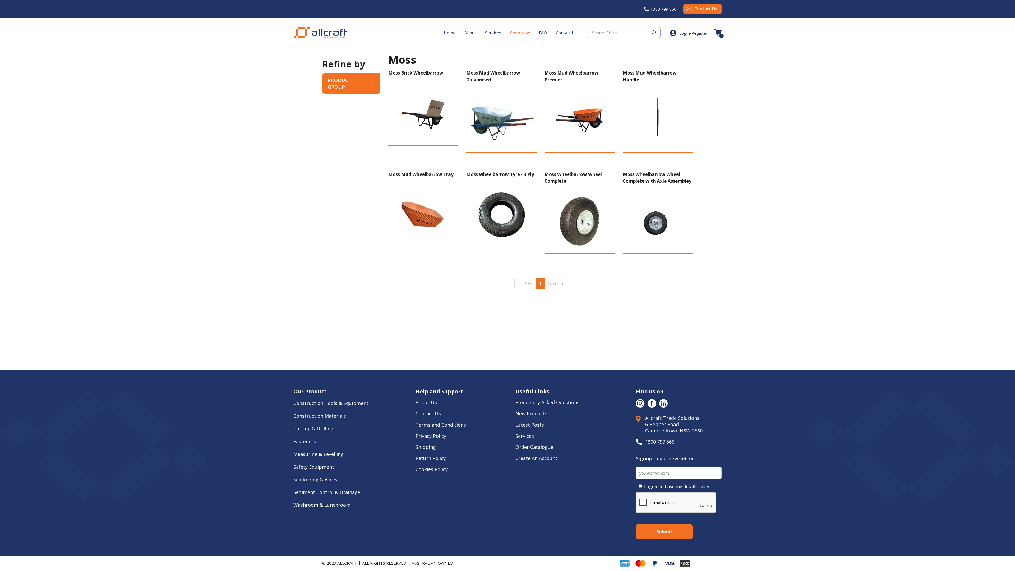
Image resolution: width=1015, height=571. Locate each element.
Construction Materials (319, 416)
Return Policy (431, 458)
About (470, 32)
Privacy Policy (431, 436)
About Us (427, 402)
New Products (531, 413)
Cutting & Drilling (313, 428)
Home (449, 32)
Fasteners (304, 441)
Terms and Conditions (441, 425)
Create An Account (536, 458)
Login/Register (693, 33)
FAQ (543, 32)
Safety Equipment (313, 467)
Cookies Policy (432, 469)
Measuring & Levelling (318, 454)
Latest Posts (529, 425)
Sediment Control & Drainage (326, 492)
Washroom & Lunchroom (321, 505)
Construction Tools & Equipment (330, 403)
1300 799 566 (663, 9)
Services (493, 32)
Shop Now (520, 32)
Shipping (426, 447)
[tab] (351, 83)
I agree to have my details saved (677, 486)
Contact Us (705, 8)
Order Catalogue (534, 447)
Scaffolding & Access (316, 479)
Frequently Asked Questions (547, 402)
